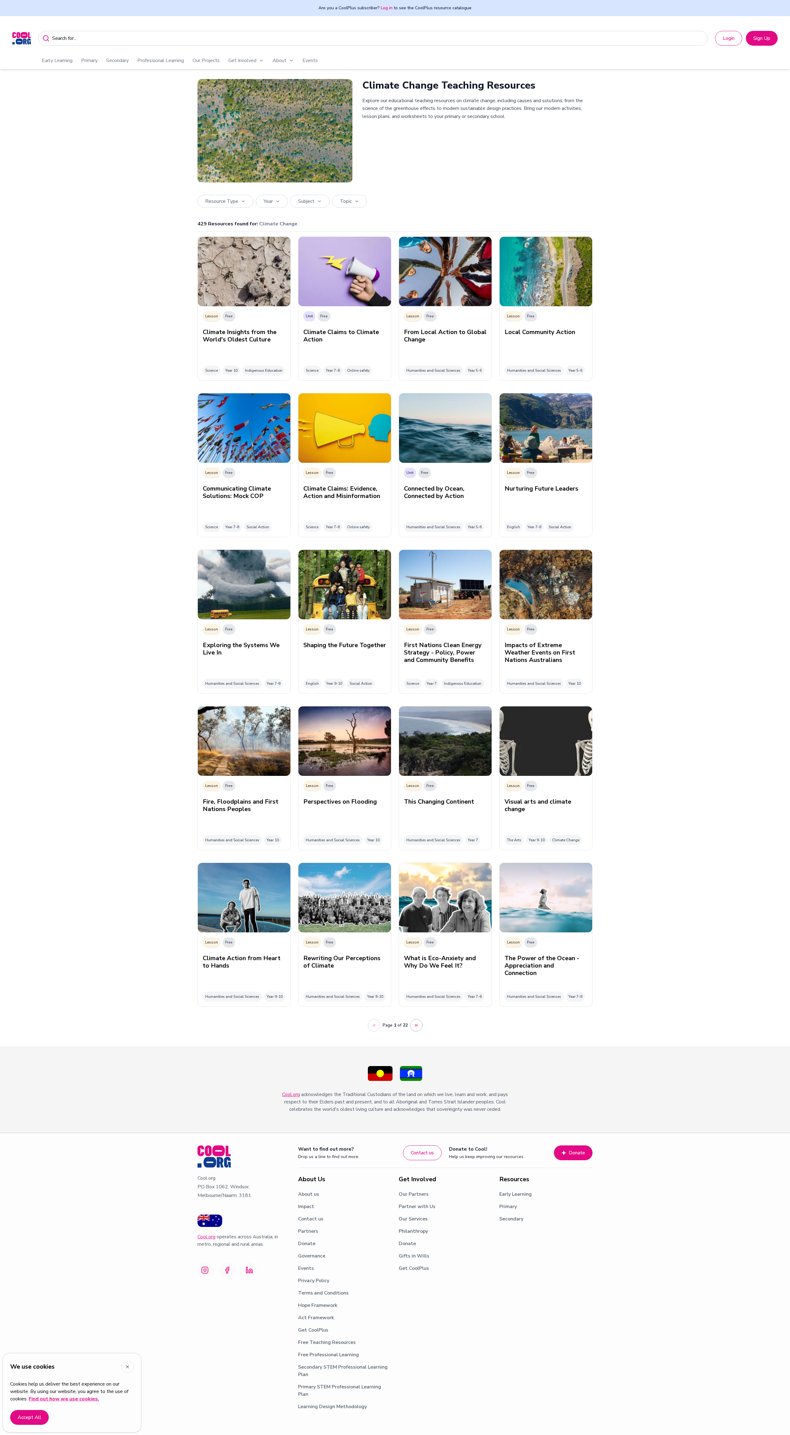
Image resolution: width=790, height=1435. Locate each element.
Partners (308, 1231)
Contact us (422, 1152)
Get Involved (242, 60)
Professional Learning (160, 60)
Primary (89, 60)
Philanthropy (413, 1231)
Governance (311, 1256)
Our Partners (414, 1194)
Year (268, 201)
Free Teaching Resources (327, 1342)
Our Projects (206, 60)
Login (728, 38)
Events (310, 60)
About (279, 60)
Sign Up (761, 38)
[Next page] (416, 1025)
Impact (306, 1206)
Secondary (117, 60)
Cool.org (291, 1094)
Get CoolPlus (313, 1330)
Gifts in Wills (414, 1256)
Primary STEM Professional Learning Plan (339, 1390)
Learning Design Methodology (332, 1406)
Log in (387, 8)
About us (308, 1194)
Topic (346, 201)
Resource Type (221, 201)
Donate (577, 1152)
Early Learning (57, 60)
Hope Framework (317, 1305)
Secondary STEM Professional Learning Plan (343, 1371)
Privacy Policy (313, 1280)
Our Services (413, 1218)
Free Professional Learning (328, 1354)
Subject (306, 201)
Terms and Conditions (323, 1293)
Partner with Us (417, 1206)
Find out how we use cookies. (64, 1398)
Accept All (29, 1417)
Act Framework (316, 1317)
